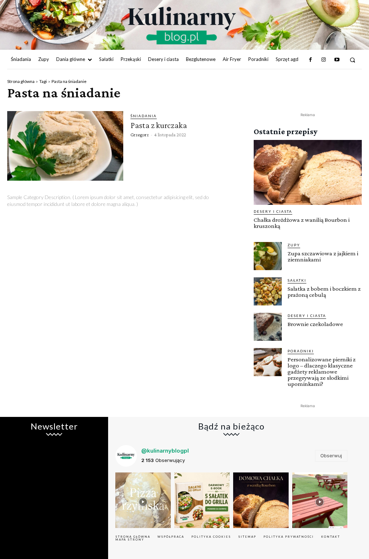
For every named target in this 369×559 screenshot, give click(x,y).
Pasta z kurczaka (158, 125)
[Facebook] (310, 59)
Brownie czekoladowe (315, 324)
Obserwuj (331, 455)
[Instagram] (323, 59)
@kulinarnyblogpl (165, 450)
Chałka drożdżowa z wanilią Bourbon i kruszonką (302, 222)
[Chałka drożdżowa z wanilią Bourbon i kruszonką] (308, 172)
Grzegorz (139, 134)
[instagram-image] (143, 500)
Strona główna (21, 81)
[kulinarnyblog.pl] (181, 25)
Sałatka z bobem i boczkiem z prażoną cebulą (324, 291)
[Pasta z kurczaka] (65, 146)
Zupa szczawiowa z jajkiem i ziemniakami (323, 256)
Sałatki (297, 280)
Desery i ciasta (273, 211)
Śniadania (143, 116)
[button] (352, 59)
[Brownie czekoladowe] (268, 327)
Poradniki (301, 351)
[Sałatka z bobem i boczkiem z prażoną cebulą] (268, 291)
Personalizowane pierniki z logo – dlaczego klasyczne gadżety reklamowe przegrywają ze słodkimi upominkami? (322, 371)
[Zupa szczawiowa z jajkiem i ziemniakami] (268, 256)
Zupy (294, 245)
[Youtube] (336, 59)
